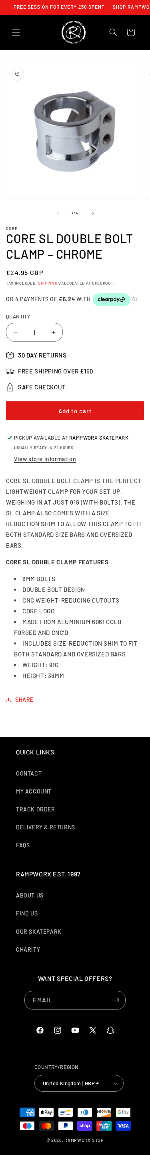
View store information (45, 459)
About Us (30, 895)
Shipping (48, 283)
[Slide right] (93, 213)
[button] (16, 32)
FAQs (23, 845)
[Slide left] (57, 213)
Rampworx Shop (84, 1140)
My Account (34, 791)
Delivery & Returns (45, 827)
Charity (28, 949)
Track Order (35, 809)
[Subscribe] (116, 1000)
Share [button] (24, 699)
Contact (29, 773)
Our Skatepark (39, 931)
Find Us (27, 913)
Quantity (18, 316)
